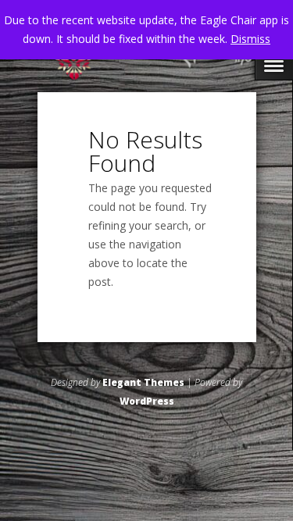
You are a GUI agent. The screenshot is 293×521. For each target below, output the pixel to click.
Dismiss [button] (250, 38)
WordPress (147, 401)
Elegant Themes (143, 382)
